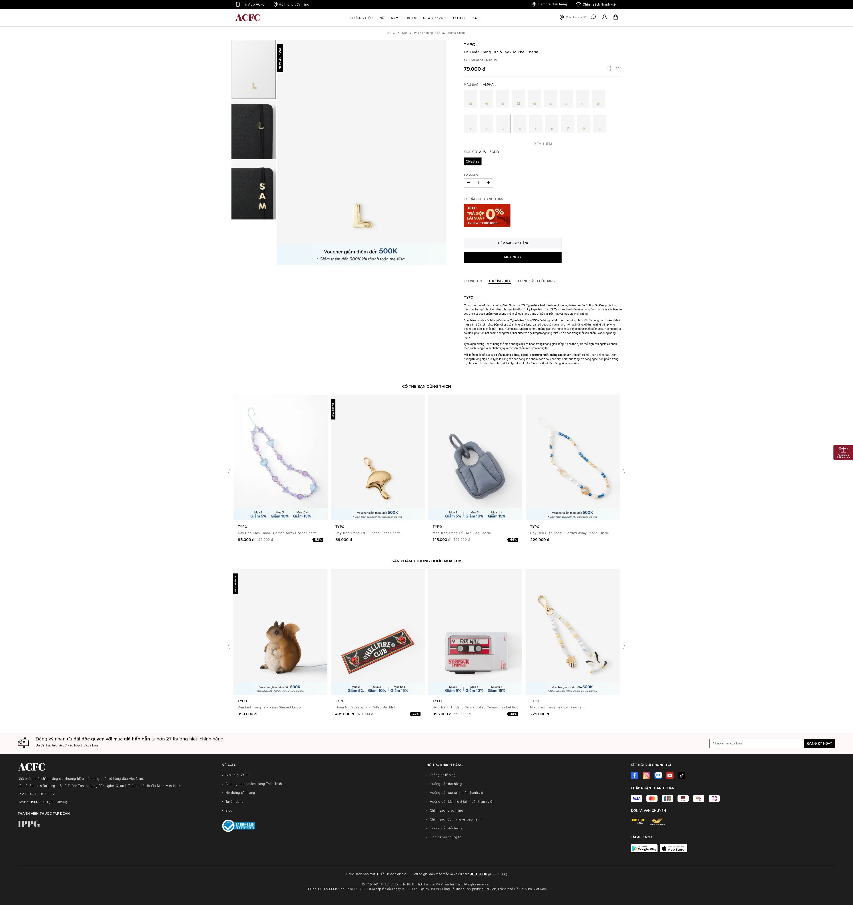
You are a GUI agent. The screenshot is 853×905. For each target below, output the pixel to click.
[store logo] (247, 17)
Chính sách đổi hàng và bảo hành (455, 819)
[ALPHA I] (599, 124)
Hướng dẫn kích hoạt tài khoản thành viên (462, 801)
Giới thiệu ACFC (237, 775)
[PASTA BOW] (534, 99)
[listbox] (543, 162)
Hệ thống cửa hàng (294, 4)
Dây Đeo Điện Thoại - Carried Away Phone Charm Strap (277, 533)
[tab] (473, 281)
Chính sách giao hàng (446, 810)
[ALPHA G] (583, 124)
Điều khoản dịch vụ (393, 874)
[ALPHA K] (486, 124)
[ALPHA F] (567, 124)
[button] (604, 17)
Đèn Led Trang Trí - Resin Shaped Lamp (269, 707)
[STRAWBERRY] (486, 99)
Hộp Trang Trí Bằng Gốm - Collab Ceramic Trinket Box (475, 707)
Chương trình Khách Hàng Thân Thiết (253, 784)
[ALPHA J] (470, 124)
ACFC (391, 33)
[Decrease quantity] (468, 183)
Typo (404, 33)
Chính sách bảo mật (360, 874)
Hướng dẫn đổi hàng (446, 828)
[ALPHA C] (566, 99)
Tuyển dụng (234, 801)
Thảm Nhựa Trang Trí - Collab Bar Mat (365, 707)
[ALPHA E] (598, 99)
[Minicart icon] (616, 17)
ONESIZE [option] (473, 161)
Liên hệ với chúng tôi (446, 837)
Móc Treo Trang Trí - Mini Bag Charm (462, 533)
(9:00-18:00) (49, 802)
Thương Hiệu (499, 281)
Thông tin (473, 281)
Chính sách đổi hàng (536, 281)
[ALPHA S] (535, 124)
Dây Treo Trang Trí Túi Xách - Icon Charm (368, 533)
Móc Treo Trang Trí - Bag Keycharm (558, 707)
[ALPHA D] (551, 124)
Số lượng (471, 174)
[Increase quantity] (488, 183)
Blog (229, 810)
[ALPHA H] (582, 99)
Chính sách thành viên (600, 4)
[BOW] (470, 99)
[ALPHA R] (519, 124)
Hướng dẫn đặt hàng (446, 784)
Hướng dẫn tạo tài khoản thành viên (457, 792)
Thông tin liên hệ (443, 775)
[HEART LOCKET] (502, 99)
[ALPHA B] (550, 99)
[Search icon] (593, 17)
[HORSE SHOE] (518, 99)
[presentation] (229, 472)
